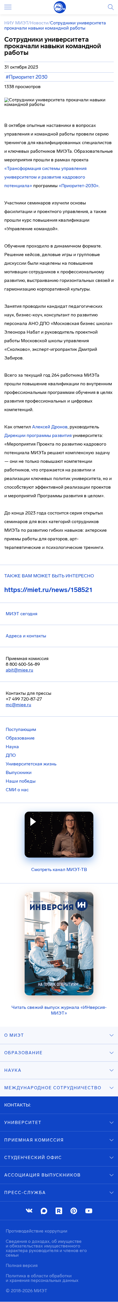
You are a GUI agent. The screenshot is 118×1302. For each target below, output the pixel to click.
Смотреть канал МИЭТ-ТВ (59, 869)
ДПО (11, 755)
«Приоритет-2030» (79, 185)
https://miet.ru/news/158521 (48, 590)
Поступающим (21, 729)
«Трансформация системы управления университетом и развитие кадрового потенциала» (45, 177)
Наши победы (21, 781)
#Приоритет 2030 (27, 77)
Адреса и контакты (26, 636)
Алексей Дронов (50, 427)
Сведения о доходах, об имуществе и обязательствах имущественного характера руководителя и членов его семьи (46, 1248)
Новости (39, 23)
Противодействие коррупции (36, 1231)
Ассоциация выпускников (42, 1175)
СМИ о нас (17, 789)
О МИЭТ (14, 1035)
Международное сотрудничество (52, 1087)
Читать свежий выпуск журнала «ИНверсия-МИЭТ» (59, 1010)
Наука (12, 746)
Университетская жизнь (31, 764)
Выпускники (19, 772)
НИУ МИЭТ (16, 23)
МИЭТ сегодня (21, 613)
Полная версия (22, 1265)
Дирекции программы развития (38, 435)
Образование (20, 738)
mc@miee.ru (18, 704)
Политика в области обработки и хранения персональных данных (42, 1278)
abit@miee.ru (19, 670)
